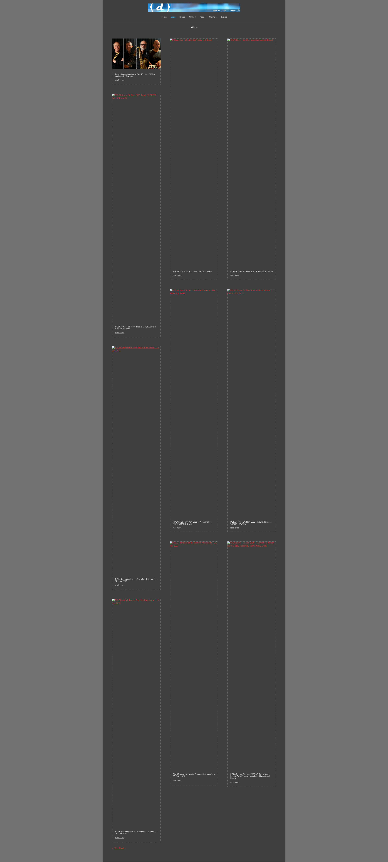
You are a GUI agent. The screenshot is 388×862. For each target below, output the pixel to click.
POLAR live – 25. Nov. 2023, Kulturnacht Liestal (251, 271)
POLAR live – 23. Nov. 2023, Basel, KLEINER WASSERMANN (135, 328)
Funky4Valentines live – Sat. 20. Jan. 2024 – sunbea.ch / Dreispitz (135, 75)
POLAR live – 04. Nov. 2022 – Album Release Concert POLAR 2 (250, 523)
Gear (202, 17)
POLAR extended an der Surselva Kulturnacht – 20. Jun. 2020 (194, 775)
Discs (182, 17)
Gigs (173, 17)
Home (164, 17)
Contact (213, 17)
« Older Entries (118, 848)
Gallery (192, 17)
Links (224, 17)
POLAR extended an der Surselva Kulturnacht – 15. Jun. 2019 (136, 832)
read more (119, 80)
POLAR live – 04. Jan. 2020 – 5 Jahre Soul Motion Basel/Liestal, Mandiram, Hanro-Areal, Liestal (250, 776)
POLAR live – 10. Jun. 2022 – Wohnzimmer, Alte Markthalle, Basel (192, 523)
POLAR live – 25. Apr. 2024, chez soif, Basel (192, 271)
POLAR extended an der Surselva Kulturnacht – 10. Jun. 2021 (136, 580)
